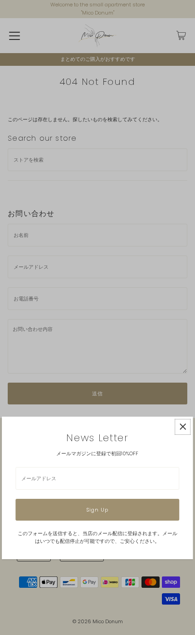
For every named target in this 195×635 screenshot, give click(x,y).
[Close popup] (183, 427)
